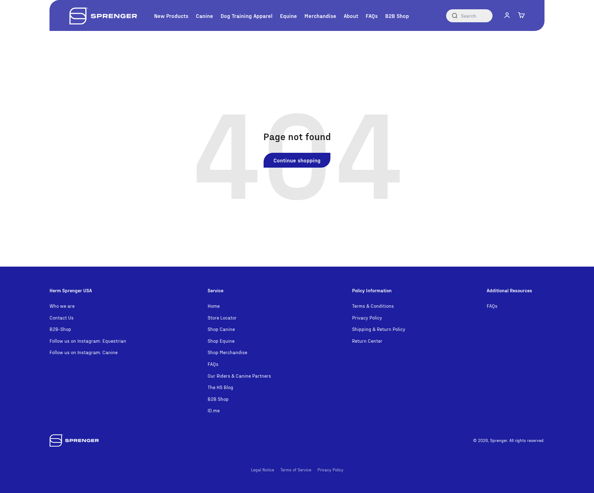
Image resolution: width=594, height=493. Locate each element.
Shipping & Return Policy (378, 329)
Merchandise (320, 15)
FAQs (372, 15)
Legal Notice (262, 469)
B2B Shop (397, 15)
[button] (507, 15)
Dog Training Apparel (247, 15)
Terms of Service (295, 469)
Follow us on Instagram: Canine (84, 352)
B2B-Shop (60, 329)
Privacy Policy (367, 317)
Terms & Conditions (373, 306)
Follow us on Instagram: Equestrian (88, 341)
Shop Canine (221, 329)
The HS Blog (220, 387)
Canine (204, 15)
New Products (171, 15)
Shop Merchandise (227, 352)
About (351, 15)
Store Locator (222, 317)
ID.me (214, 410)
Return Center (367, 341)
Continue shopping (297, 160)
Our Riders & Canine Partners (239, 376)
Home (214, 306)
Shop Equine (221, 341)
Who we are (62, 306)
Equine (288, 15)
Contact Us (62, 317)
